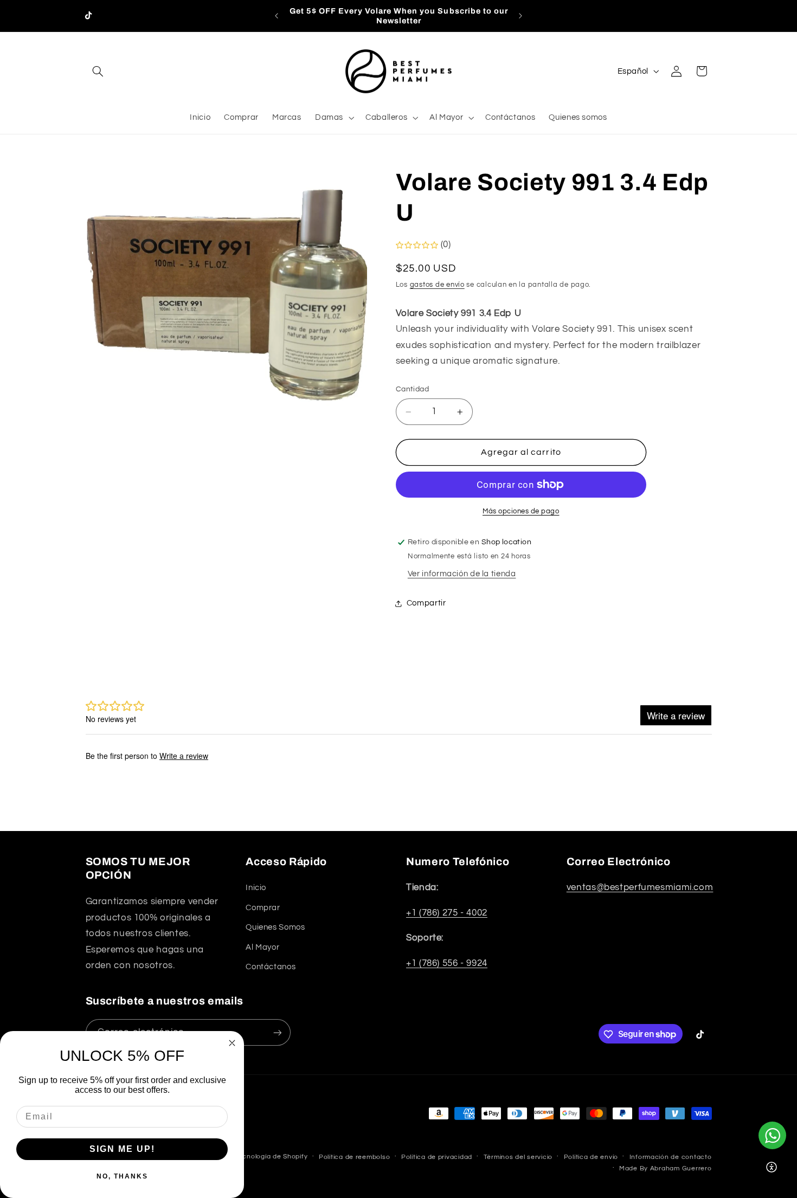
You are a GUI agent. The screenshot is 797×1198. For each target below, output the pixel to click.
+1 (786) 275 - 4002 (446, 913)
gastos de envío (437, 285)
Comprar (263, 908)
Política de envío (591, 1157)
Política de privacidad (436, 1157)
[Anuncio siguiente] (520, 16)
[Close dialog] (232, 1042)
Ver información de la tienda (462, 574)
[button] (98, 71)
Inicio (256, 888)
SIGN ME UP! (122, 1149)
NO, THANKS (122, 1176)
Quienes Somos (275, 928)
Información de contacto (670, 1157)
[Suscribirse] (277, 1033)
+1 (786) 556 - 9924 (446, 963)
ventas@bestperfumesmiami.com (640, 888)
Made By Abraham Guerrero (665, 1168)
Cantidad (412, 389)
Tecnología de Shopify (271, 1157)
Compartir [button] (426, 604)
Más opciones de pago (521, 511)
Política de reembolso (354, 1157)
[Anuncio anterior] (276, 16)
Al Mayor (262, 947)
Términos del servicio (518, 1157)
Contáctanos (270, 967)
